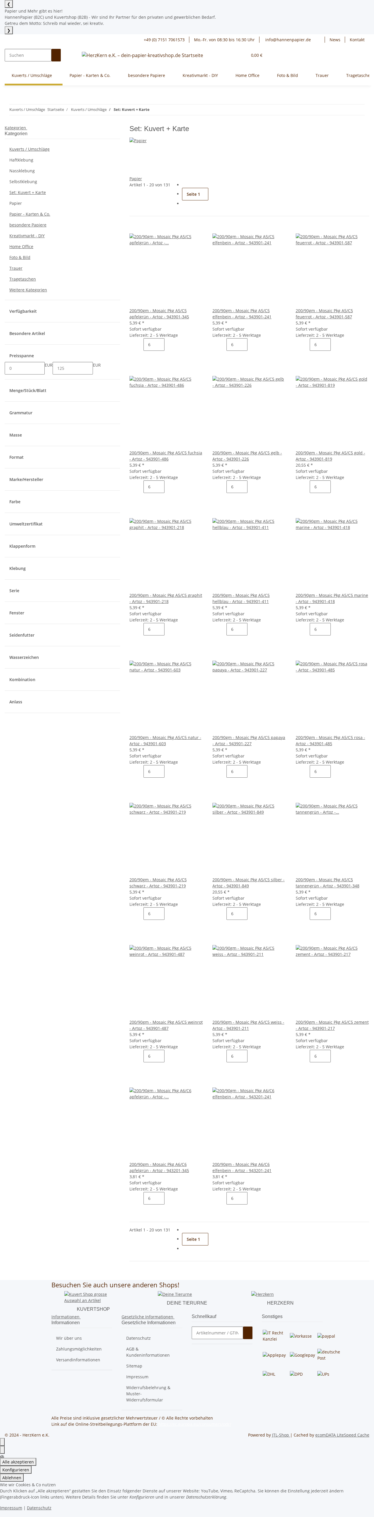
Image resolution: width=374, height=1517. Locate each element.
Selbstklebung (23, 181)
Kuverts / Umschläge (29, 149)
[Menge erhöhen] (169, 344)
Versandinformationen (78, 1360)
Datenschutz (138, 1338)
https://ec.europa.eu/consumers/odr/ (194, 1424)
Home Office (21, 246)
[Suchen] (56, 55)
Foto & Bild (19, 257)
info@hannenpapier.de (287, 39)
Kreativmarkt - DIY (27, 235)
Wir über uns (69, 1338)
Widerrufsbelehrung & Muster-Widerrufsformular (148, 1394)
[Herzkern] (262, 1294)
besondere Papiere (27, 225)
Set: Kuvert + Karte (27, 192)
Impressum (137, 1376)
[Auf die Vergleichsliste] (134, 227)
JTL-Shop (281, 1435)
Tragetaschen (22, 279)
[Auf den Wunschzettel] (143, 227)
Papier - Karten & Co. (29, 214)
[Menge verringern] (138, 344)
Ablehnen (11, 1477)
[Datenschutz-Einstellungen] (2, 1450)
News (335, 39)
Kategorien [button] (16, 127)
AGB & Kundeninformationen (148, 1352)
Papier (135, 178)
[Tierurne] (175, 1294)
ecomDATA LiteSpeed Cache (342, 1435)
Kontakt (357, 39)
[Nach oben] (2, 1442)
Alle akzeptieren (18, 1462)
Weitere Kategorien (28, 290)
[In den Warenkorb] (138, 357)
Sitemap (134, 1366)
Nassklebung (22, 170)
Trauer (15, 268)
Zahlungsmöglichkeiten (79, 1349)
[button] (320, 39)
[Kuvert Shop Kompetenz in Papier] (93, 1297)
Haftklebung (21, 160)
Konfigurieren (15, 1470)
